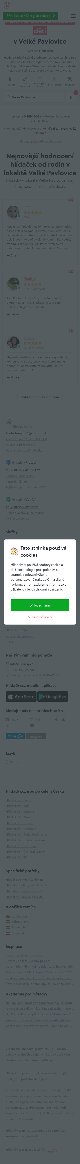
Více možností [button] (40, 617)
